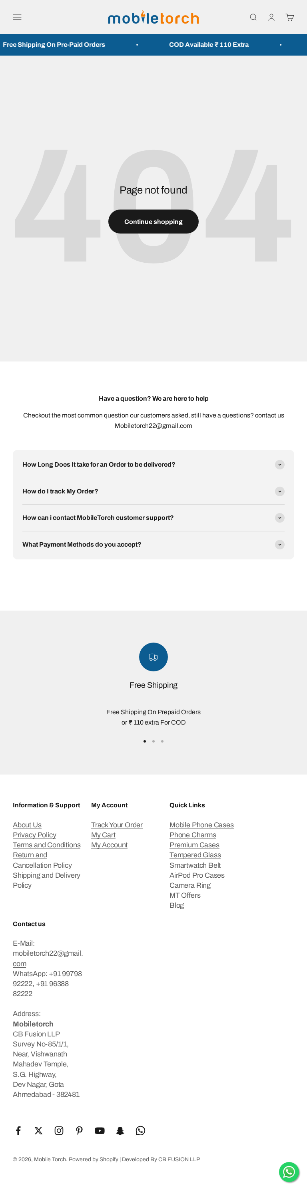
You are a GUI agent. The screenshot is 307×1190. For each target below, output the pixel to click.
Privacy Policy (34, 835)
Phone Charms (192, 835)
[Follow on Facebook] (18, 1130)
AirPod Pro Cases (197, 875)
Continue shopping (153, 221)
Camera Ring (190, 885)
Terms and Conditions (46, 845)
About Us (27, 825)
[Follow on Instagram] (59, 1130)
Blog (176, 905)
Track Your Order (117, 825)
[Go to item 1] (145, 741)
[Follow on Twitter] (38, 1130)
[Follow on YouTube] (99, 1130)
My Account (109, 845)
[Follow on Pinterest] (79, 1130)
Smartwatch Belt (195, 865)
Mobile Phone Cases (201, 825)
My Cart (103, 835)
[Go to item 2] (153, 741)
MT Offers (184, 895)
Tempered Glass (195, 855)
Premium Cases (194, 845)
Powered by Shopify (93, 1159)
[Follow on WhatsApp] (140, 1130)
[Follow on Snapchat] (120, 1130)
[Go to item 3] (162, 741)
